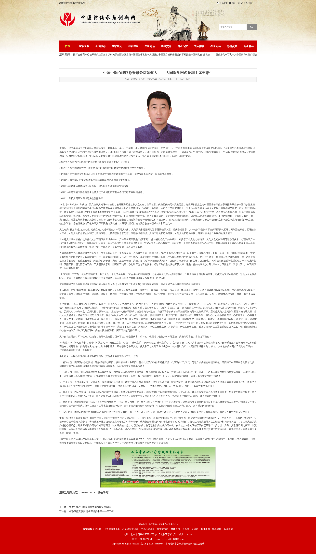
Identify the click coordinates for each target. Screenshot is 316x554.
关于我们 (153, 524)
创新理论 (133, 46)
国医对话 (150, 46)
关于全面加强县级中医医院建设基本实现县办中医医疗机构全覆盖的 (135, 54)
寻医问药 (215, 46)
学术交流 (166, 46)
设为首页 (224, 3)
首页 (67, 46)
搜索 (252, 27)
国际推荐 (199, 46)
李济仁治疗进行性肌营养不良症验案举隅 (90, 507)
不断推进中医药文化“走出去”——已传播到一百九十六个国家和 (202, 54)
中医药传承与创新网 (84, 62)
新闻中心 (163, 524)
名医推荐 (100, 46)
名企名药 (248, 46)
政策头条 (84, 46)
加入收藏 (236, 3)
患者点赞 (232, 46)
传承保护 (182, 46)
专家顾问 (117, 46)
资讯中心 (99, 62)
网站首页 (143, 524)
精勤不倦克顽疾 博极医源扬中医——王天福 (91, 511)
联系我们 (248, 3)
